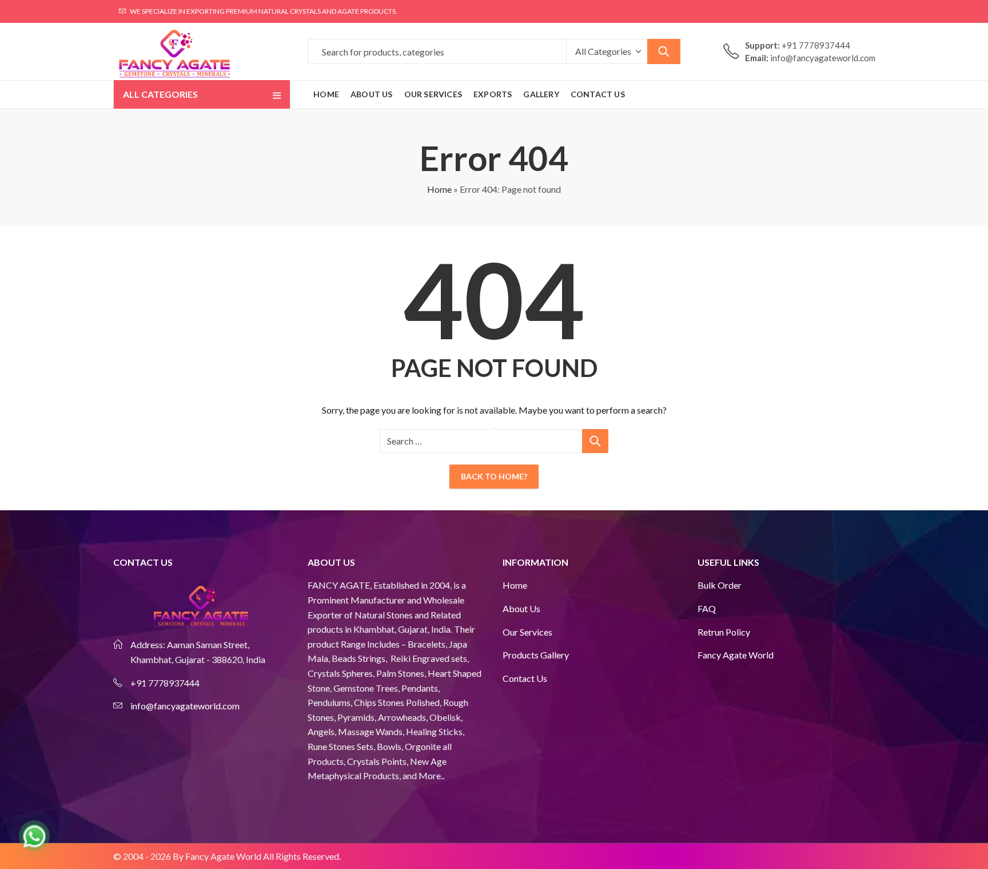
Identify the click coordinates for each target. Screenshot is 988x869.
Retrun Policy (724, 631)
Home (439, 189)
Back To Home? (494, 476)
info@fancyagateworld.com (185, 705)
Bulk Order (720, 585)
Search (663, 51)
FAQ (707, 608)
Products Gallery (536, 654)
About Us (521, 608)
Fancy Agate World (736, 654)
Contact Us (525, 678)
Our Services (527, 631)
